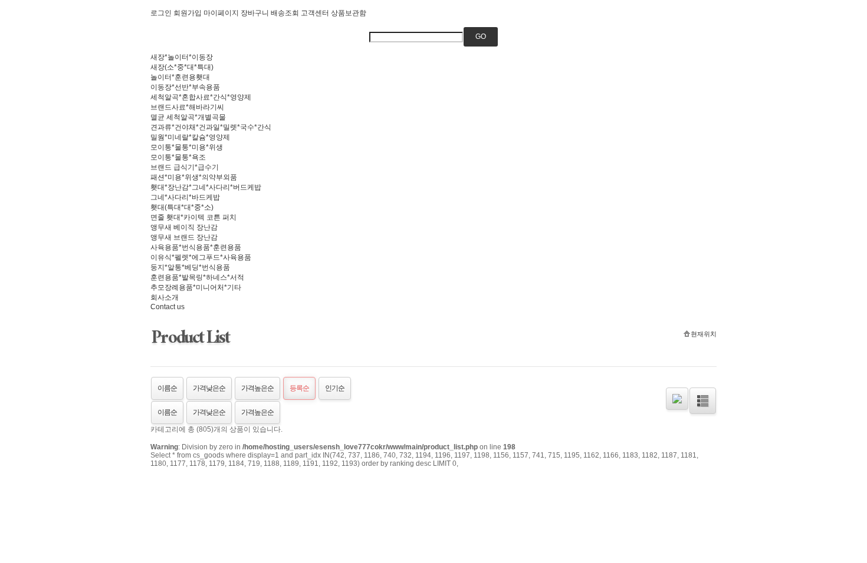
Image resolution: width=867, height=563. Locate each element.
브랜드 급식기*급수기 (184, 167)
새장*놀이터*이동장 (181, 57)
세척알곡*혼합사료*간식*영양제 (200, 97)
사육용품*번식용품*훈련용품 (195, 247)
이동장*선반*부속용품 (185, 87)
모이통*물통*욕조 (178, 157)
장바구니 (255, 13)
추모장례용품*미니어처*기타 (195, 287)
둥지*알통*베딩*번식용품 (190, 267)
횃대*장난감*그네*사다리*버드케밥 (205, 187)
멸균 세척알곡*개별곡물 (188, 117)
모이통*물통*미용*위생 (186, 147)
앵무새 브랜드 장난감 (184, 237)
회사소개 (164, 297)
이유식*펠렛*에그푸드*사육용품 (200, 257)
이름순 (167, 388)
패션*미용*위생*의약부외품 (193, 177)
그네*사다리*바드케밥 (185, 197)
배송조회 (285, 13)
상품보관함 (348, 13)
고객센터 (315, 13)
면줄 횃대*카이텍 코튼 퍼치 (193, 217)
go (480, 36)
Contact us (167, 307)
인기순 (334, 388)
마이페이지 (221, 13)
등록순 (299, 388)
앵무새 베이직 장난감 (184, 227)
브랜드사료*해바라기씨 (187, 107)
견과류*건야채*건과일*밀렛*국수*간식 (210, 127)
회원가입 (187, 13)
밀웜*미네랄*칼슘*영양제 (190, 137)
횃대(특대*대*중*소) (182, 207)
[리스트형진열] (702, 401)
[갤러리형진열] (677, 399)
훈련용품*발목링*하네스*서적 (197, 277)
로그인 (161, 13)
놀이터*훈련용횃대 (180, 77)
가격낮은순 (209, 388)
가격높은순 (257, 388)
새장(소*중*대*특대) (182, 67)
